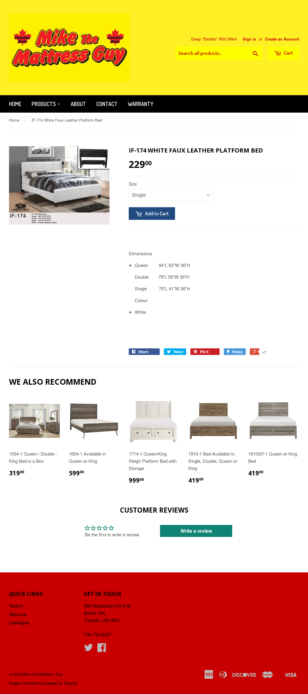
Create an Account (282, 39)
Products (44, 104)
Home (15, 104)
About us (17, 614)
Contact (107, 104)
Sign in (249, 39)
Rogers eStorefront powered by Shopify (43, 683)
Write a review (196, 530)
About (78, 104)
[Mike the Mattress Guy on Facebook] (101, 649)
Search (16, 605)
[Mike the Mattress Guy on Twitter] (88, 649)
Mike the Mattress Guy (43, 674)
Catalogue (19, 622)
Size (133, 184)
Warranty (140, 104)
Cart (288, 53)
